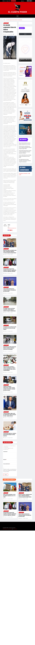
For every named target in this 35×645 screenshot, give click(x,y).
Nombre (4, 459)
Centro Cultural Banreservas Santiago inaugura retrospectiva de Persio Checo (9, 290)
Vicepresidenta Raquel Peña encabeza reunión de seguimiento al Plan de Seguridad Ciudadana (9, 270)
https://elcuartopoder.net (12, 228)
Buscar (22, 28)
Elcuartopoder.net (6, 528)
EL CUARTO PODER (17, 12)
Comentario (5, 451)
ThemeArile (15, 528)
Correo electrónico (6, 463)
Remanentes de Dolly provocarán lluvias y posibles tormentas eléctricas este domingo (9, 348)
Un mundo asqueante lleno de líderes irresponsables (14, 19)
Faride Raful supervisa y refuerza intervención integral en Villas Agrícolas (9, 435)
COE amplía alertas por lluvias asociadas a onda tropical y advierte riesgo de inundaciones (9, 310)
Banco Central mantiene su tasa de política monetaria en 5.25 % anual (9, 496)
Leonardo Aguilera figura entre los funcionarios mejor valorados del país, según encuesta (9, 415)
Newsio (10, 528)
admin (6, 34)
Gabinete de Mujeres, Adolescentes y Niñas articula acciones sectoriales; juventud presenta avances (9, 388)
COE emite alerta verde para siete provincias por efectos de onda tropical (9, 328)
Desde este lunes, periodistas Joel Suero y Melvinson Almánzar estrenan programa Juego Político (9, 252)
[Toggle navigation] (17, 16)
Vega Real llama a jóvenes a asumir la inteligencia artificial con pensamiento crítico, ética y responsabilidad (9, 368)
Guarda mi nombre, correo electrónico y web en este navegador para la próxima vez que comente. (9, 470)
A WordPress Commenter (23, 173)
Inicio (4, 19)
